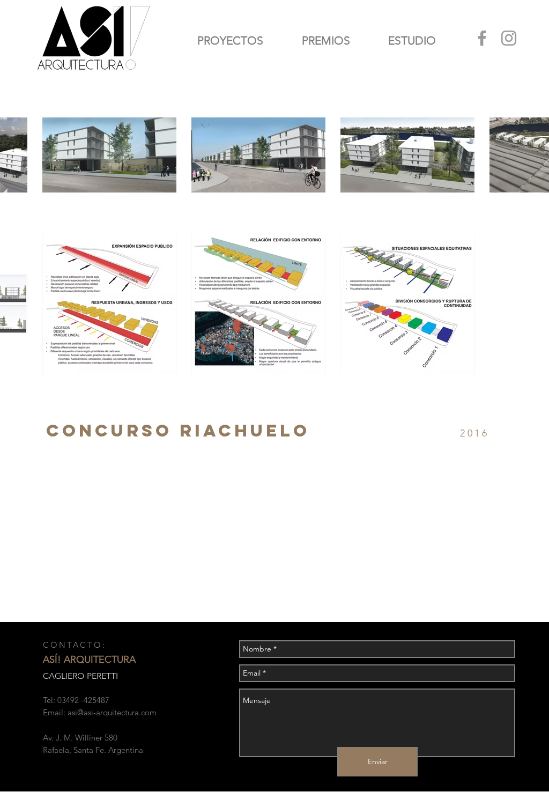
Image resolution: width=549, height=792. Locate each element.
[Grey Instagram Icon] (509, 38)
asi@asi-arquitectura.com (112, 712)
